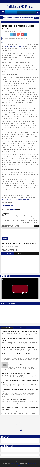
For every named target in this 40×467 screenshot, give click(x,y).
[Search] (38, 12)
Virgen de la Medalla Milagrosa (14, 46)
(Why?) (12, 205)
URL (26, 38)
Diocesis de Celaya (14, 463)
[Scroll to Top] (37, 464)
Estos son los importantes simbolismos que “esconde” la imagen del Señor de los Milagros (19, 408)
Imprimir (20, 38)
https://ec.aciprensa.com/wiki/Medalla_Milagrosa (16, 199)
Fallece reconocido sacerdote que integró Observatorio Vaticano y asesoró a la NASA (21, 364)
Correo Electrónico (9, 38)
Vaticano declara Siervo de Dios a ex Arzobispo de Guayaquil (15, 373)
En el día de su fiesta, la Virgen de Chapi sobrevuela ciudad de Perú (17, 347)
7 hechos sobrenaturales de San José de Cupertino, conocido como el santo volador (19, 390)
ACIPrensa (13, 209)
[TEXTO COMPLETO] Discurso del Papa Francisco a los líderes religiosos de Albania (19, 381)
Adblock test (5, 205)
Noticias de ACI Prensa (20, 6)
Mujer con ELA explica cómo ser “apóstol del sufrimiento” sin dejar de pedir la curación (19, 244)
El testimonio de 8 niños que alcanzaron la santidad (13, 399)
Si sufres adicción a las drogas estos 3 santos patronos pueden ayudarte (19, 331)
